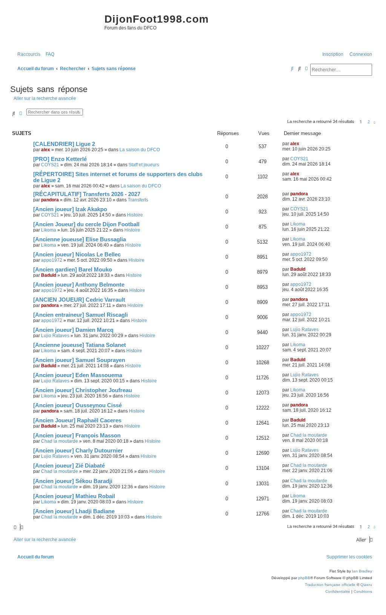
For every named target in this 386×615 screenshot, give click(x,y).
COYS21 (50, 164)
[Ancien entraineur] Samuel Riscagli (80, 315)
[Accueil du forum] (55, 26)
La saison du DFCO (139, 149)
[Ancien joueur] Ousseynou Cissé (77, 405)
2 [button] (369, 121)
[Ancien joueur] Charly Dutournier (78, 451)
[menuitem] (48, 54)
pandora (50, 199)
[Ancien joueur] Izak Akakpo (70, 209)
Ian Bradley (362, 571)
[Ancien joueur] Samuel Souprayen (79, 360)
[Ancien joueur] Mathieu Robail (74, 496)
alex (45, 149)
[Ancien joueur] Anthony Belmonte (78, 285)
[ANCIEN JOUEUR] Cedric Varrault (79, 300)
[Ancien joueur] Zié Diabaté (69, 466)
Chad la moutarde (59, 441)
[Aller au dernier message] (302, 143)
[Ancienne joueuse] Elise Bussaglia (79, 239)
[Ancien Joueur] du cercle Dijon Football (86, 224)
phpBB (304, 578)
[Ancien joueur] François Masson (77, 435)
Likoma (48, 230)
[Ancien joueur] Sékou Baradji (72, 481)
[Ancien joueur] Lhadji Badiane (74, 511)
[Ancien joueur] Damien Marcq (73, 330)
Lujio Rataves (55, 335)
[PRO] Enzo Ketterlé (60, 159)
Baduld (48, 275)
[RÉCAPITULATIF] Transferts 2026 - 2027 (86, 194)
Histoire (135, 215)
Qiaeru (366, 585)
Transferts (138, 199)
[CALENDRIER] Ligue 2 (64, 144)
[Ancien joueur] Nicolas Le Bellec (77, 255)
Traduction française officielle (330, 585)
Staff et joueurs (144, 164)
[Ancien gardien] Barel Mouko (72, 270)
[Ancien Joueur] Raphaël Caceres (77, 420)
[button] (374, 122)
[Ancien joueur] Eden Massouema (77, 375)
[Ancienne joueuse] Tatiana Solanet (79, 345)
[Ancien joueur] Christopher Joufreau (82, 390)
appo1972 (51, 260)
